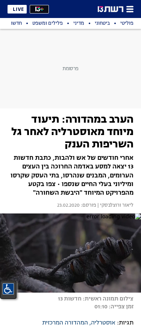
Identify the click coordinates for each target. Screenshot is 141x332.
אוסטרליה (103, 323)
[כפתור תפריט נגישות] (8, 288)
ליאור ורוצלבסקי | (114, 206)
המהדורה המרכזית (65, 323)
